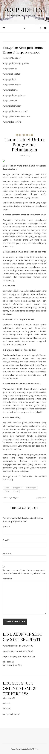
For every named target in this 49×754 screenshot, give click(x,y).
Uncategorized (24, 135)
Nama (6, 526)
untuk (16, 491)
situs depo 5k (9, 698)
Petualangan (31, 488)
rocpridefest (13, 497)
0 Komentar (41, 497)
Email (6, 540)
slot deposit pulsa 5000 (22, 651)
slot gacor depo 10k (12, 665)
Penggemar (17, 488)
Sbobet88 (15, 73)
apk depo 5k (8, 661)
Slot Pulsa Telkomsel (20, 116)
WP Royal (34, 749)
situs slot (7, 708)
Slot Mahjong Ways (20, 63)
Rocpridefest (24, 10)
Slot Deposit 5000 (19, 111)
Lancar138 (16, 121)
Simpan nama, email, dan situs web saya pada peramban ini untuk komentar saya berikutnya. (24, 572)
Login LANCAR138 (24, 645)
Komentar (7, 578)
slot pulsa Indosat (11, 714)
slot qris (6, 703)
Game (6, 488)
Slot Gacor (16, 58)
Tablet (6, 491)
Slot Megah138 (18, 95)
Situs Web (7, 553)
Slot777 (14, 89)
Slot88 (14, 68)
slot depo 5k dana (26, 656)
